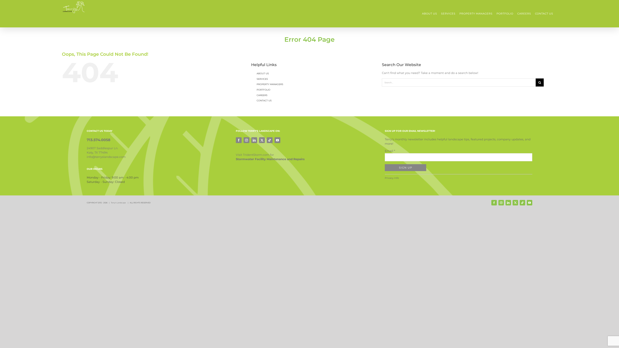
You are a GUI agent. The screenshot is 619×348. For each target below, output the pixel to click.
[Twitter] (262, 140)
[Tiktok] (270, 140)
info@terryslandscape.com (106, 157)
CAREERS (262, 95)
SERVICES (262, 78)
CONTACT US (264, 100)
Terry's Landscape (118, 203)
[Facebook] (239, 140)
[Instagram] (246, 140)
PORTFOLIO (263, 89)
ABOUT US (263, 73)
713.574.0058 (98, 140)
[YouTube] (277, 140)
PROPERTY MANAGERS (270, 84)
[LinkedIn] (254, 140)
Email (390, 151)
